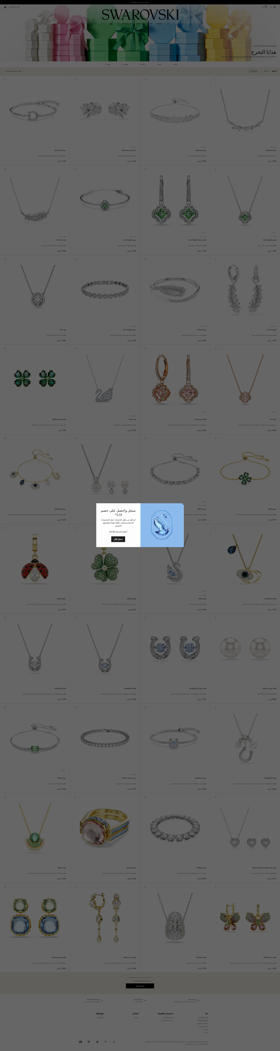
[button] (183, 503)
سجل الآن (118, 539)
